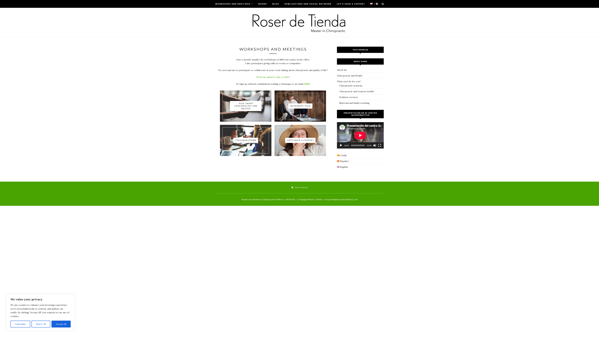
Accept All (61, 324)
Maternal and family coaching (354, 103)
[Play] (341, 145)
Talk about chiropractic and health (245, 106)
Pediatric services (348, 97)
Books (262, 4)
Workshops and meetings (232, 4)
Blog (275, 4)
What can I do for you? (349, 81)
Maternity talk (300, 106)
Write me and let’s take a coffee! (273, 77)
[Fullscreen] (379, 145)
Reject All (41, 324)
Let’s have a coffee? (351, 4)
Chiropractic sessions (350, 85)
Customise (20, 324)
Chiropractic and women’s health (356, 91)
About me (342, 69)
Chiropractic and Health (349, 75)
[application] (360, 135)
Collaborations (245, 140)
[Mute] (374, 145)
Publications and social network (308, 4)
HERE (307, 84)
